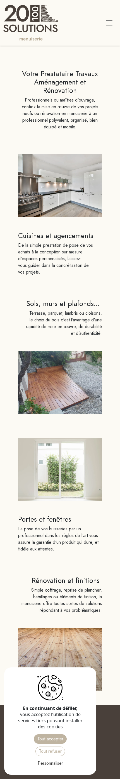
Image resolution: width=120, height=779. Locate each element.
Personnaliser (50, 763)
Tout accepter (50, 739)
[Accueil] (32, 23)
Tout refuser (50, 751)
